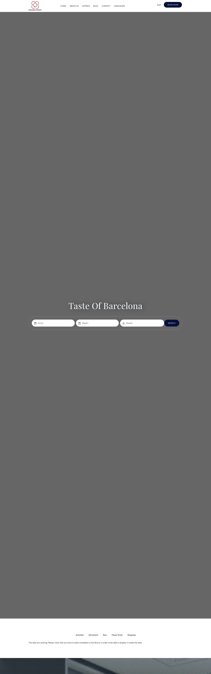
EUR (159, 5)
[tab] (79, 635)
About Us (74, 6)
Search (171, 323)
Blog (95, 6)
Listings (86, 6)
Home (63, 6)
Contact (106, 6)
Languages (119, 6)
